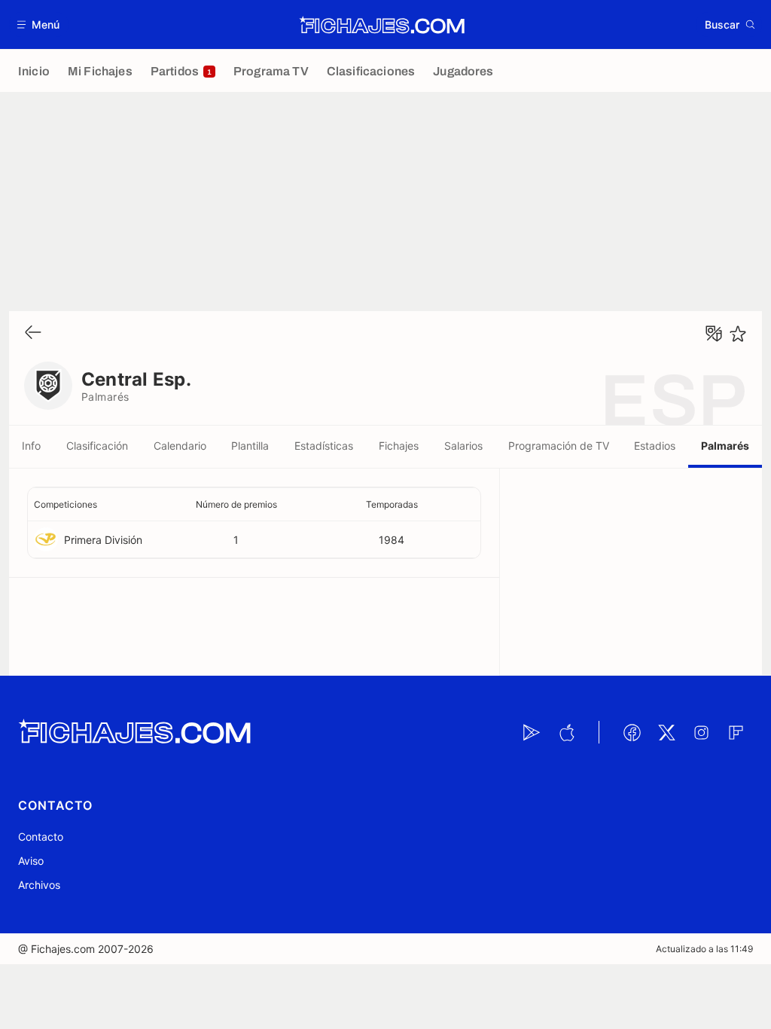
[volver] (33, 333)
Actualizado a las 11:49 (704, 948)
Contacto (40, 836)
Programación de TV (558, 445)
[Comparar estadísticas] (714, 334)
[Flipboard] (735, 732)
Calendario (180, 445)
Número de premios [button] (236, 504)
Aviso (31, 860)
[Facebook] (631, 732)
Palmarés (725, 445)
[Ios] (566, 732)
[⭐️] (738, 334)
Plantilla (250, 445)
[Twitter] (666, 732)
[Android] (531, 732)
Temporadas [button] (392, 504)
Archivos (39, 884)
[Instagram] (701, 732)
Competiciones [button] (65, 504)
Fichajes (399, 445)
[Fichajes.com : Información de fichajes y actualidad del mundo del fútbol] (382, 25)
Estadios (654, 445)
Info (31, 445)
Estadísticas (323, 445)
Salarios (463, 445)
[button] (39, 24)
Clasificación (97, 445)
